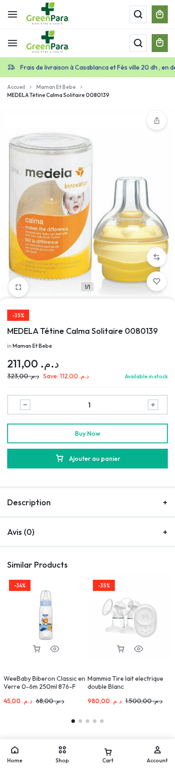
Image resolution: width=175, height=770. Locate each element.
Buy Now (88, 433)
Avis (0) (21, 532)
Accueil (16, 86)
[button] (156, 257)
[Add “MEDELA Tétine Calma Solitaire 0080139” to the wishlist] (156, 281)
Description (29, 502)
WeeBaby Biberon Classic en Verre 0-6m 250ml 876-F (44, 682)
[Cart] (160, 43)
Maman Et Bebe (56, 86)
